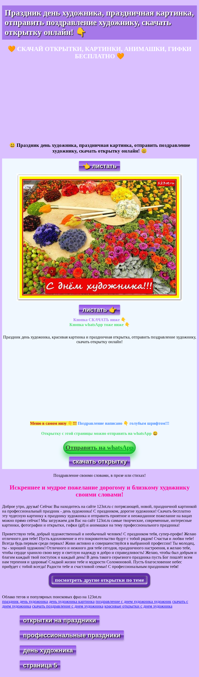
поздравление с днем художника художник (133, 601)
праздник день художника (25, 601)
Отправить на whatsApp (99, 447)
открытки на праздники (59, 620)
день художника (48, 650)
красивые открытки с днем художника (138, 606)
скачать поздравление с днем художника (67, 606)
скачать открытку (100, 461)
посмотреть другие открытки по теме (99, 580)
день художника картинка (72, 601)
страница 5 (40, 665)
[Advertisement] (99, 101)
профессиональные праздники (71, 635)
